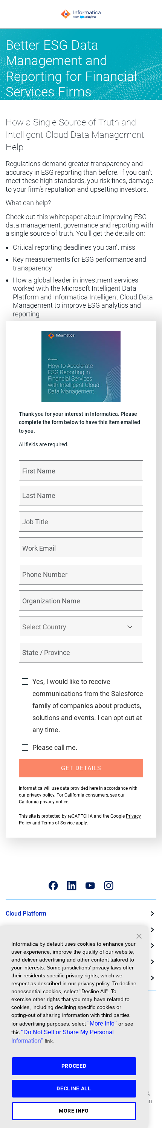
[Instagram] (108, 885)
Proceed (74, 1066)
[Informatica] (81, 14)
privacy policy (40, 795)
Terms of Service (58, 823)
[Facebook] (53, 885)
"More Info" (102, 1023)
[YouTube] (90, 885)
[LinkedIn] (71, 885)
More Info (74, 1111)
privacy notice (54, 801)
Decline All (74, 1088)
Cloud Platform (26, 913)
